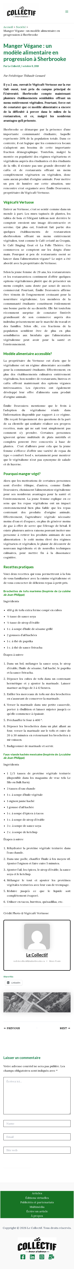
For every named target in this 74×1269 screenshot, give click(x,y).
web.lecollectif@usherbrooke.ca (29, 961)
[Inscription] (51, 1257)
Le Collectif (37, 954)
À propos (37, 1215)
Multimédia (37, 1207)
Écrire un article (37, 1211)
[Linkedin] (32, 1257)
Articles (37, 1193)
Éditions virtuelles (37, 1198)
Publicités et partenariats (37, 1202)
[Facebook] (23, 1257)
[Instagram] (42, 1257)
